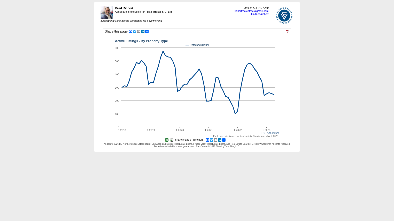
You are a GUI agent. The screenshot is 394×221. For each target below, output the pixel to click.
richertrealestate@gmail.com (252, 10)
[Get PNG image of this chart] (167, 139)
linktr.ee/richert (260, 14)
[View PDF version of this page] (287, 32)
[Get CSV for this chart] (172, 139)
